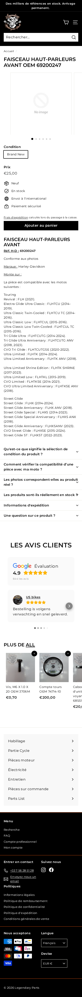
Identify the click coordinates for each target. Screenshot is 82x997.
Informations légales (19, 895)
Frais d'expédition (16, 217)
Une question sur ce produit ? (29, 515)
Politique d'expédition (20, 913)
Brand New (15, 154)
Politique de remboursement (25, 901)
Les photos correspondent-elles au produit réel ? (41, 482)
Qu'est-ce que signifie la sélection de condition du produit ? (36, 451)
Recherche (12, 829)
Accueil (9, 51)
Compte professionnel (20, 841)
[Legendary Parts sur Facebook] (51, 870)
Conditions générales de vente (26, 919)
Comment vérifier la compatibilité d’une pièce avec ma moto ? (38, 466)
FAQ (7, 835)
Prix (7, 167)
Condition (12, 147)
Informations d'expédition (26, 505)
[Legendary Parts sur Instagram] (43, 870)
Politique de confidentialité (24, 907)
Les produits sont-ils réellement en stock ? (41, 495)
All (30, 644)
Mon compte (13, 847)
